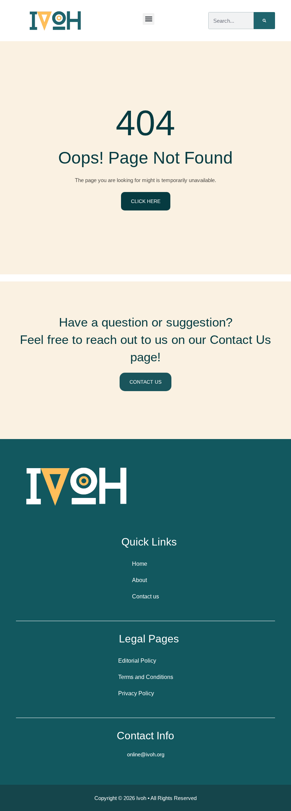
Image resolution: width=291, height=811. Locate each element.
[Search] (264, 20)
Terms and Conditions (145, 677)
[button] (148, 19)
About (139, 580)
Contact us (145, 596)
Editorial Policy (137, 661)
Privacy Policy (136, 693)
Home (139, 564)
